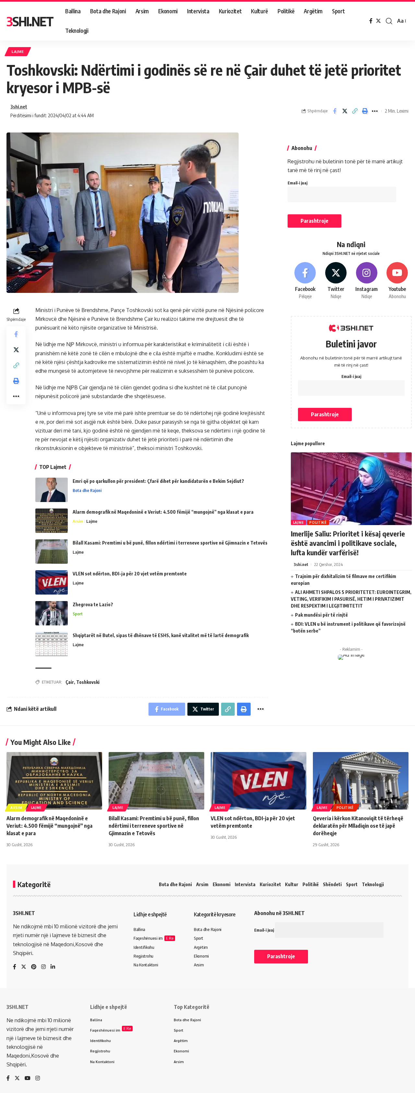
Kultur (291, 884)
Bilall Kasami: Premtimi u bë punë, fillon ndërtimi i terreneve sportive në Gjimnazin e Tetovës (170, 543)
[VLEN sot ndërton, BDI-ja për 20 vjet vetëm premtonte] (51, 582)
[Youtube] (397, 281)
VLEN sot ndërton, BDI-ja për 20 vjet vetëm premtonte (130, 573)
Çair (69, 682)
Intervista (245, 884)
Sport (78, 613)
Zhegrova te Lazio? (93, 604)
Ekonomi (222, 884)
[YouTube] (27, 1078)
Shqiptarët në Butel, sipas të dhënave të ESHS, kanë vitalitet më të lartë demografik (161, 635)
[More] (374, 111)
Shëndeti (332, 884)
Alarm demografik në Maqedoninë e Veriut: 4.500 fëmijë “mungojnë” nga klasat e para (163, 512)
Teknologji (373, 884)
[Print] (364, 111)
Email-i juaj (297, 183)
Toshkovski (88, 682)
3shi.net (18, 106)
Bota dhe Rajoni (87, 490)
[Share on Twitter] (344, 111)
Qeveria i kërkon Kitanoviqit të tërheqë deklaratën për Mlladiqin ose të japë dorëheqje (358, 825)
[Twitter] (378, 21)
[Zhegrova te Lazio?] (51, 613)
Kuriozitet (270, 884)
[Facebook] (371, 21)
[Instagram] (366, 281)
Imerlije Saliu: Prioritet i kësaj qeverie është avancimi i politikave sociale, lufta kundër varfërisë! (348, 543)
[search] (389, 21)
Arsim (78, 521)
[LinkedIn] (53, 967)
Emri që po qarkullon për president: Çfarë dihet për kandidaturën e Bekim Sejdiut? (158, 481)
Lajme (18, 51)
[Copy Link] (354, 111)
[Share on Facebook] (334, 111)
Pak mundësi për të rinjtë (321, 615)
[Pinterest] (33, 967)
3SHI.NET (29, 21)
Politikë (318, 522)
